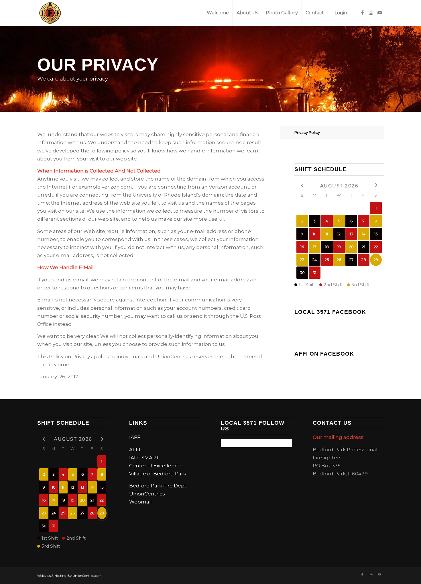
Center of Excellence (155, 466)
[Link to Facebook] (362, 12)
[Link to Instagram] (371, 12)
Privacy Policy (307, 132)
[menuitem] (218, 13)
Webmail (140, 502)
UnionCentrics (147, 494)
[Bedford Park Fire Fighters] (50, 13)
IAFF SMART (144, 457)
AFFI (134, 449)
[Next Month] (376, 185)
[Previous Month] (302, 185)
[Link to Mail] (379, 12)
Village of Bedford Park (157, 474)
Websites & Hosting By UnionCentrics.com (69, 576)
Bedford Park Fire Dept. (158, 486)
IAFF (134, 437)
